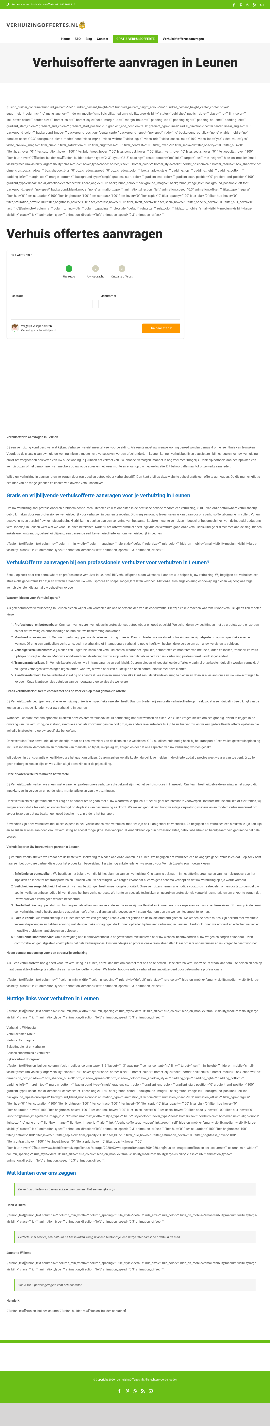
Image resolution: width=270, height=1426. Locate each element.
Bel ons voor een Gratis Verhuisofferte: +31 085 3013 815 (43, 4)
